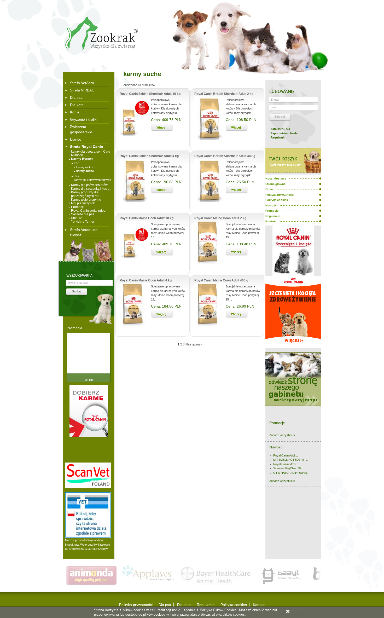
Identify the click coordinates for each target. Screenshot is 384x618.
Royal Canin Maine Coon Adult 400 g (221, 280)
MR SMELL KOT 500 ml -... (290, 459)
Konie (74, 112)
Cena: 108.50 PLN (241, 120)
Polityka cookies (233, 605)
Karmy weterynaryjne (86, 199)
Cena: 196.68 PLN (166, 182)
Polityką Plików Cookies (218, 610)
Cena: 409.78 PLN (166, 120)
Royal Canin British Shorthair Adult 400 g (224, 156)
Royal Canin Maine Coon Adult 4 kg (146, 280)
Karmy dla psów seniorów (89, 185)
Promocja (78, 207)
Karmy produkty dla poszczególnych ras (85, 194)
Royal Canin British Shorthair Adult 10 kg (150, 94)
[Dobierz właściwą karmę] (88, 435)
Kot (76, 163)
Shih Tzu (77, 218)
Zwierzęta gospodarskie (81, 129)
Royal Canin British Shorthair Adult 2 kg (223, 94)
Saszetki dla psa (82, 214)
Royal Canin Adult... (285, 455)
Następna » (193, 344)
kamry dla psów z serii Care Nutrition (90, 153)
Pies (76, 176)
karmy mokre (84, 167)
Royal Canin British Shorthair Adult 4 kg (149, 156)
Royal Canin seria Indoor (89, 210)
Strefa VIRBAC (82, 90)
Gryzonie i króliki (83, 119)
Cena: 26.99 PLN (240, 306)
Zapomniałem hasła (284, 133)
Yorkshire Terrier (82, 221)
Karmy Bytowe (82, 159)
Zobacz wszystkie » (282, 435)
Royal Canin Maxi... (285, 464)
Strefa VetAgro (82, 83)
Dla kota (77, 105)
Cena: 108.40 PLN (241, 244)
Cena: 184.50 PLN (166, 306)
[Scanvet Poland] (88, 486)
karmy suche (85, 170)
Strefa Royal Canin (86, 147)
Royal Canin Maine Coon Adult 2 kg (220, 218)
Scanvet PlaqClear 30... (288, 468)
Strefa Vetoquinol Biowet (84, 232)
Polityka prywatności (136, 605)
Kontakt (259, 605)
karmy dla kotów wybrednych (92, 179)
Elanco (75, 139)
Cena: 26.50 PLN (240, 182)
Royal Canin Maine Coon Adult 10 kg (146, 218)
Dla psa (76, 97)
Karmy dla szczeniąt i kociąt (90, 188)
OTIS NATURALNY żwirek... (291, 472)
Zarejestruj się (280, 128)
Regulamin (278, 137)
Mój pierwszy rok (83, 203)
